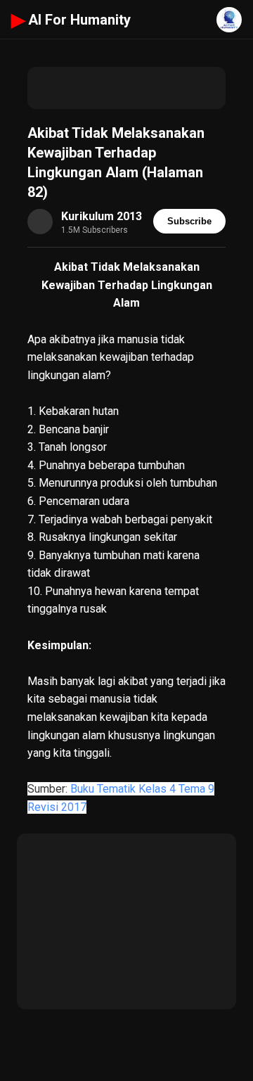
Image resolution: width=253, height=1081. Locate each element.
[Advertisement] (126, 88)
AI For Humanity (71, 19)
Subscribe (189, 221)
